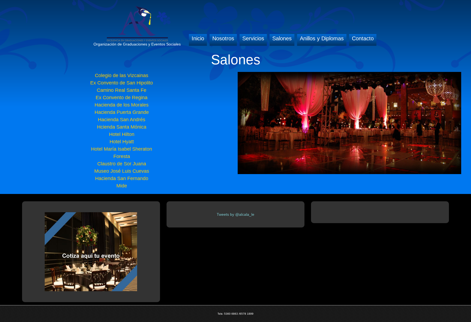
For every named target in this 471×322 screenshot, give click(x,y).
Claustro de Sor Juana (121, 163)
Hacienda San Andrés (121, 119)
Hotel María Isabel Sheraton (121, 149)
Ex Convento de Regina (121, 97)
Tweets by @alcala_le (235, 214)
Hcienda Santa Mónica (121, 127)
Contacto (363, 38)
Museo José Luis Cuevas (121, 171)
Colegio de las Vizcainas (121, 75)
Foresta (121, 156)
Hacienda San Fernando (121, 178)
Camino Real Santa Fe (121, 90)
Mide (121, 186)
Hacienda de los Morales (122, 105)
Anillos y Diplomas (322, 38)
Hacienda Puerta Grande (122, 112)
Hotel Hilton (121, 134)
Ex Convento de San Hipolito (121, 83)
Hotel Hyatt (122, 141)
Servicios (253, 38)
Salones (282, 38)
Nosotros (223, 38)
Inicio (198, 38)
